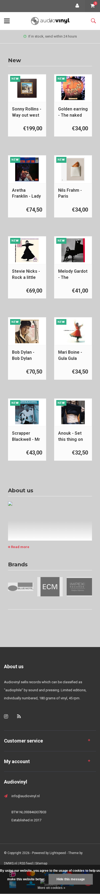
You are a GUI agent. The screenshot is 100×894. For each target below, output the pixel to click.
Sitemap (41, 863)
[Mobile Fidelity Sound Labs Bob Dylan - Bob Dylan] (27, 331)
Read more (19, 547)
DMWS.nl (10, 863)
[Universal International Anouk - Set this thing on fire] (73, 412)
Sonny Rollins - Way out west (26, 112)
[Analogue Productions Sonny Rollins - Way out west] (27, 88)
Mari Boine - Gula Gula (70, 355)
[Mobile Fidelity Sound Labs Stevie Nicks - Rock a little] (27, 250)
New (14, 60)
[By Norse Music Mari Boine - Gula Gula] (73, 331)
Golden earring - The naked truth (73, 112)
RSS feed (26, 863)
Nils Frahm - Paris (70, 193)
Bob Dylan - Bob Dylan (23, 355)
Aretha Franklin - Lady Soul (26, 194)
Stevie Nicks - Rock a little (26, 274)
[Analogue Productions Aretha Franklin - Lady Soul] (27, 169)
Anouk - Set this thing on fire (70, 437)
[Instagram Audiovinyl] (6, 716)
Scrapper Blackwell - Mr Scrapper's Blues (26, 437)
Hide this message (71, 879)
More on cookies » (51, 888)
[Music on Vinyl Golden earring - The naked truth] (73, 88)
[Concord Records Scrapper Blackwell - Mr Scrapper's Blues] (27, 412)
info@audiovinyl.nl (25, 796)
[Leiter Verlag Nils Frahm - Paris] (73, 169)
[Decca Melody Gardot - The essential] (73, 250)
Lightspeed (58, 853)
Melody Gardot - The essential (72, 275)
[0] (92, 6)
